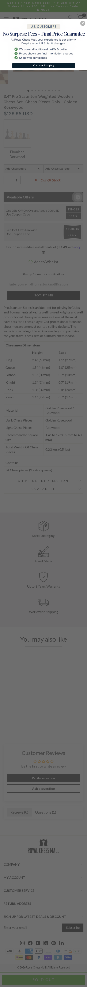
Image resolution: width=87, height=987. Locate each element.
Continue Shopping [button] (43, 65)
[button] (82, 23)
